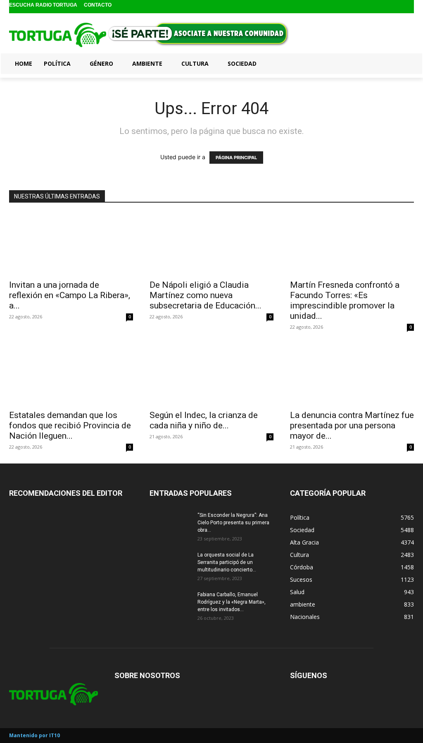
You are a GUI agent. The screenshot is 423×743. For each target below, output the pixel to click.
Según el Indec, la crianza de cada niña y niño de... (204, 420)
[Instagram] (395, 6)
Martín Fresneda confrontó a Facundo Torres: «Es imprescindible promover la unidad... (344, 300)
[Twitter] (408, 6)
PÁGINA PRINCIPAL (236, 157)
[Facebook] (382, 6)
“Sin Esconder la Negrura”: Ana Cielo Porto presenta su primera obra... (233, 522)
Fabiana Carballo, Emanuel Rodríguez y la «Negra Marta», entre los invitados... (231, 602)
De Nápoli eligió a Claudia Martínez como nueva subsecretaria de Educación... (205, 295)
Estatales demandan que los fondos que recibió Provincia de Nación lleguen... (70, 425)
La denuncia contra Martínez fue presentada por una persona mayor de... (352, 425)
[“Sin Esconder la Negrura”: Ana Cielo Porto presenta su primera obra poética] (170, 525)
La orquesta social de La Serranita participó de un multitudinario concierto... (226, 562)
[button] (404, 63)
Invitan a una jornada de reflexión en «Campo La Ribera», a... (69, 295)
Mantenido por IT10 (34, 735)
